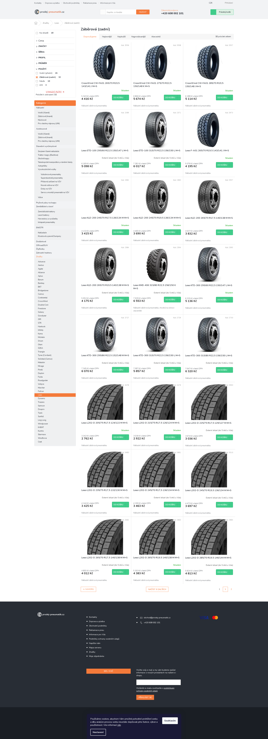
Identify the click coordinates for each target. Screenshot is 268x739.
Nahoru (89, 589)
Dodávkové (41, 241)
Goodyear (42, 315)
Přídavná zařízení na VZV (51, 181)
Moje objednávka (96, 656)
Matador (41, 362)
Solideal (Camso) (45, 359)
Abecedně (155, 36)
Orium (40, 341)
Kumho (41, 431)
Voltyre (41, 384)
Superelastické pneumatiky (52, 178)
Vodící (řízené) (44, 112)
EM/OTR (39, 227)
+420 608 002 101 (152, 622)
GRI (39, 319)
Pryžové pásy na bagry (46, 202)
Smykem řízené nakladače (48, 151)
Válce (40, 197)
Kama (40, 333)
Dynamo (41, 398)
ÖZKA (40, 348)
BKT (39, 287)
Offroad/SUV (42, 245)
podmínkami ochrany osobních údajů (155, 689)
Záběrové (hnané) (45, 116)
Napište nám (94, 643)
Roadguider (43, 380)
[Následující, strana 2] (225, 589)
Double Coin (43, 305)
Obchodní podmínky (71, 3)
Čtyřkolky (40, 249)
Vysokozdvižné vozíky (47, 169)
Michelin (41, 337)
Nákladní (40, 107)
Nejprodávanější (138, 36)
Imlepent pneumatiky (46, 222)
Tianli (40, 413)
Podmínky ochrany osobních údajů (104, 639)
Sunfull (41, 416)
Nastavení (98, 732)
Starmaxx (42, 434)
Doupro (41, 409)
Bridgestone (43, 290)
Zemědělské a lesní (44, 206)
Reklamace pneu (90, 3)
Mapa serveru (95, 647)
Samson (41, 406)
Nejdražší (121, 36)
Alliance (41, 272)
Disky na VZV (46, 189)
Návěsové (42, 120)
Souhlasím (170, 720)
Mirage (41, 366)
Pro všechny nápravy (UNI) (49, 123)
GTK (40, 323)
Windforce (42, 438)
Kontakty (38, 3)
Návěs (44, 81)
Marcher (41, 388)
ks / (108, 671)
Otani (40, 344)
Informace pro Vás (107, 3)
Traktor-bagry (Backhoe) (48, 155)
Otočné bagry (43, 158)
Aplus (40, 276)
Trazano (41, 402)
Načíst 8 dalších (157, 589)
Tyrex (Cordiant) (44, 355)
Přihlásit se (145, 697)
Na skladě (46, 33)
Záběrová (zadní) (50, 77)
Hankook (41, 326)
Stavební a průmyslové (46, 146)
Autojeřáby (42, 166)
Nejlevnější (107, 36)
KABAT (41, 427)
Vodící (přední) (48, 73)
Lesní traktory (43, 215)
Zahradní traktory (44, 252)
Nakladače (42, 232)
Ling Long (42, 420)
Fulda (40, 377)
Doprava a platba (52, 3)
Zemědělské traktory (46, 211)
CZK (210, 3)
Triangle (41, 352)
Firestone (42, 308)
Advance (41, 261)
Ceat (40, 442)
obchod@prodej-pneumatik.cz (157, 617)
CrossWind (43, 301)
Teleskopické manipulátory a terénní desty (55, 162)
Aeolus (41, 265)
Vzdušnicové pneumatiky (51, 174)
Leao (40, 395)
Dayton (41, 373)
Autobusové (41, 128)
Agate (40, 269)
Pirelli (40, 370)
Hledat (143, 12)
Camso (41, 294)
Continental (42, 297)
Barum (40, 279)
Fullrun (41, 391)
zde (119, 725)
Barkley (41, 283)
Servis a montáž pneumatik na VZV (55, 192)
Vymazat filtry (54, 91)
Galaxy (41, 312)
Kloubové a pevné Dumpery (49, 236)
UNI (43, 85)
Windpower (43, 424)
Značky (39, 256)
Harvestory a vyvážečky (48, 219)
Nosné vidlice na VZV (49, 185)
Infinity (40, 330)
